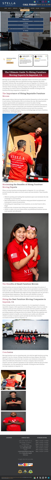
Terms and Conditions (18, 477)
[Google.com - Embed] (8, 447)
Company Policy (12, 477)
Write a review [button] (10, 62)
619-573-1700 (27, 446)
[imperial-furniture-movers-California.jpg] (13, 391)
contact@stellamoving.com (26, 451)
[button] (47, 60)
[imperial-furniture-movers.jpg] (13, 412)
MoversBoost (11, 478)
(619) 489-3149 (27, 448)
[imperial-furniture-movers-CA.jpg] (13, 370)
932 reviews (8, 60)
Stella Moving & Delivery (5, 477)
